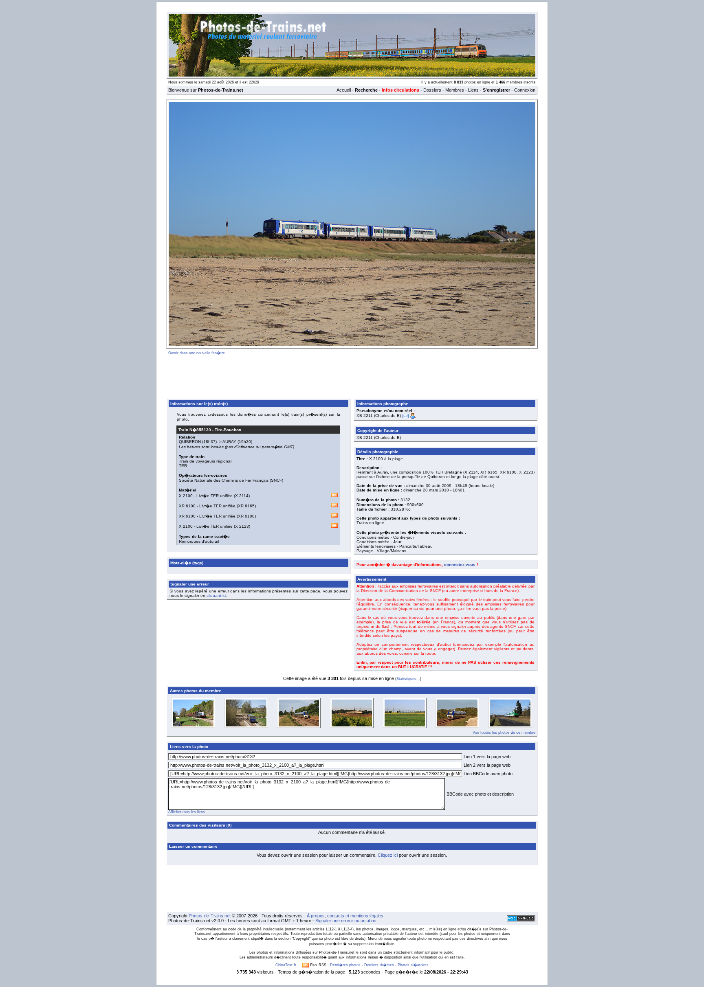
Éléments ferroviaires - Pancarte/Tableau (394, 546)
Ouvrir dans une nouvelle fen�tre (196, 353)
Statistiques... (408, 679)
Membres (454, 90)
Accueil (344, 90)
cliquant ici (216, 595)
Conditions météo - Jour (378, 542)
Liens (473, 90)
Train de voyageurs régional (205, 461)
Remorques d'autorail (199, 541)
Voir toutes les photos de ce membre (504, 732)
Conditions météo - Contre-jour (385, 537)
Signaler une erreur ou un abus (345, 920)
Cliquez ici (388, 855)
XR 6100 (187, 506)
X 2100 (186, 495)
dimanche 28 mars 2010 (426, 490)
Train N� (194, 430)
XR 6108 (246, 516)
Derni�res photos (345, 965)
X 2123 (242, 526)
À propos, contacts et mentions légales (345, 915)
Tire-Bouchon (228, 430)
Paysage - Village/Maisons (381, 550)
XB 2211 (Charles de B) (378, 415)
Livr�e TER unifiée (214, 495)
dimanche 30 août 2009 (428, 485)
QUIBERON (190, 441)
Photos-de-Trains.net (210, 915)
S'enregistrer (496, 90)
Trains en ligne (370, 522)
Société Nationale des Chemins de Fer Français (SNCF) (231, 480)
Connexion (524, 90)
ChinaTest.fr (285, 965)
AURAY (229, 441)
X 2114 (242, 495)
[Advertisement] (352, 375)
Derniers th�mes (379, 965)
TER (183, 465)
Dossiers (432, 90)
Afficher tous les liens (186, 812)
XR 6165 (246, 506)
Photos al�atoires (413, 965)
